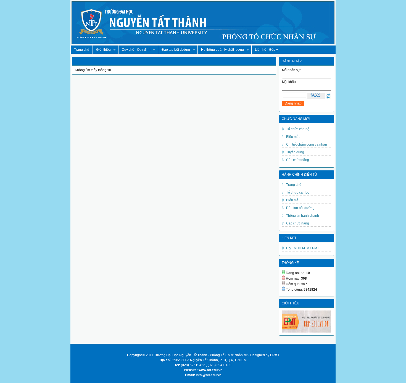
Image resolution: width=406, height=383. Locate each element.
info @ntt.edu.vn (208, 375)
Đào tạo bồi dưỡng (174, 50)
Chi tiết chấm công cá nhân (306, 144)
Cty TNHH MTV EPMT (302, 248)
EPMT (274, 355)
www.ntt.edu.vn (210, 370)
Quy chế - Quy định (134, 50)
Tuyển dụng (295, 152)
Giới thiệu (102, 50)
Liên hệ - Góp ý (266, 50)
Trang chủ (81, 50)
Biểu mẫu (293, 137)
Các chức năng (297, 160)
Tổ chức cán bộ (297, 129)
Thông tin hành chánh (302, 216)
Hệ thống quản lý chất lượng (220, 50)
